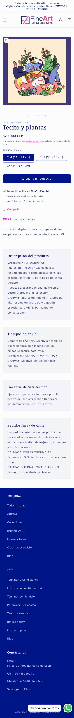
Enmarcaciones (16, 539)
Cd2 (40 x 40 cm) (18, 165)
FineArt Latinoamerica (31, 712)
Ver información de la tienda (25, 201)
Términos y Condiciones (22, 579)
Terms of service (17, 613)
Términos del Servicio (21, 596)
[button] (5, 20)
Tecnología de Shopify (50, 712)
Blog (10, 555)
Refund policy (16, 621)
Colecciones (15, 522)
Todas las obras (17, 505)
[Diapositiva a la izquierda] (29, 116)
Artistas (12, 513)
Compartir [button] (13, 209)
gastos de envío (34, 141)
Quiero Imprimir (17, 630)
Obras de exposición (20, 547)
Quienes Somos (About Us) (24, 588)
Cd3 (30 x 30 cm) (51, 157)
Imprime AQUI (16, 530)
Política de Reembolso (21, 604)
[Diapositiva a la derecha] (45, 116)
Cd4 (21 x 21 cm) (18, 157)
